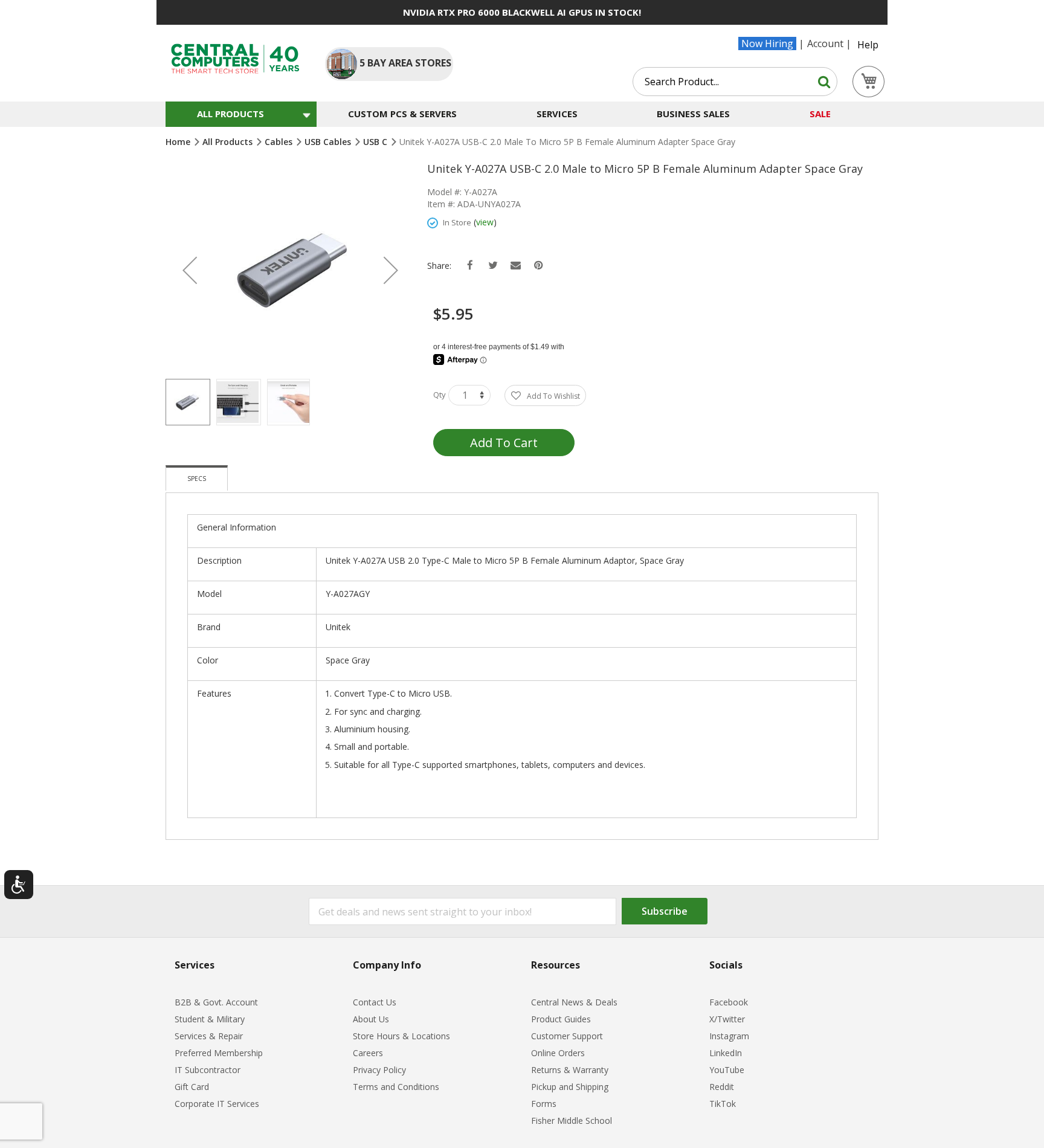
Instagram (729, 1036)
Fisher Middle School (571, 1120)
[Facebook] (469, 265)
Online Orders (558, 1053)
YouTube (726, 1069)
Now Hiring (767, 43)
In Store (457, 222)
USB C (376, 141)
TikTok (722, 1103)
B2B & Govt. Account (216, 1002)
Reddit (721, 1086)
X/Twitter (727, 1019)
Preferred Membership (219, 1053)
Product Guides (561, 1019)
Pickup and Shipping (569, 1086)
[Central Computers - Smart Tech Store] (235, 58)
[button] (190, 270)
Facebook (728, 1002)
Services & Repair (209, 1036)
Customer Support (567, 1036)
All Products (228, 141)
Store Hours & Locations (401, 1036)
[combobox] (735, 81)
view (485, 222)
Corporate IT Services (217, 1103)
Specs (196, 478)
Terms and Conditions (396, 1086)
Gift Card (192, 1086)
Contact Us (374, 1002)
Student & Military (210, 1019)
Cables (280, 141)
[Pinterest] (538, 265)
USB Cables (328, 141)
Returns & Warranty (569, 1069)
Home (179, 141)
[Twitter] (492, 265)
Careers (368, 1053)
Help (867, 44)
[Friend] (515, 265)
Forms (543, 1103)
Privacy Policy (379, 1069)
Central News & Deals (574, 1002)
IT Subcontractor (207, 1069)
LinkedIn (725, 1053)
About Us (371, 1019)
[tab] (197, 478)
